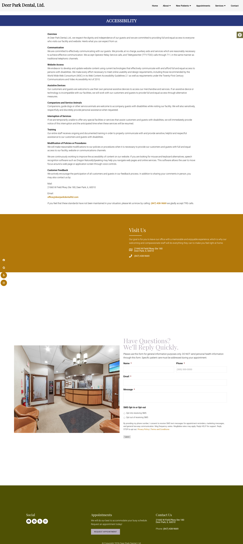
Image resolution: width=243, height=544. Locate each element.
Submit (127, 437)
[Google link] (34, 521)
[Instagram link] (45, 521)
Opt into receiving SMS (136, 413)
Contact (235, 5)
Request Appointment (105, 532)
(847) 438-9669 (158, 203)
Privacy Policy (143, 429)
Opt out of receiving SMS (137, 417)
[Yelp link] (39, 521)
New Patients (182, 5)
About (166, 5)
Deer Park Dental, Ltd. (23, 5)
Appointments (203, 5)
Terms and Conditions (160, 429)
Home (155, 5)
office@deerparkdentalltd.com (62, 197)
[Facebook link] (28, 521)
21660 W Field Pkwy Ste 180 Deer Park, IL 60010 (148, 249)
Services (219, 5)
